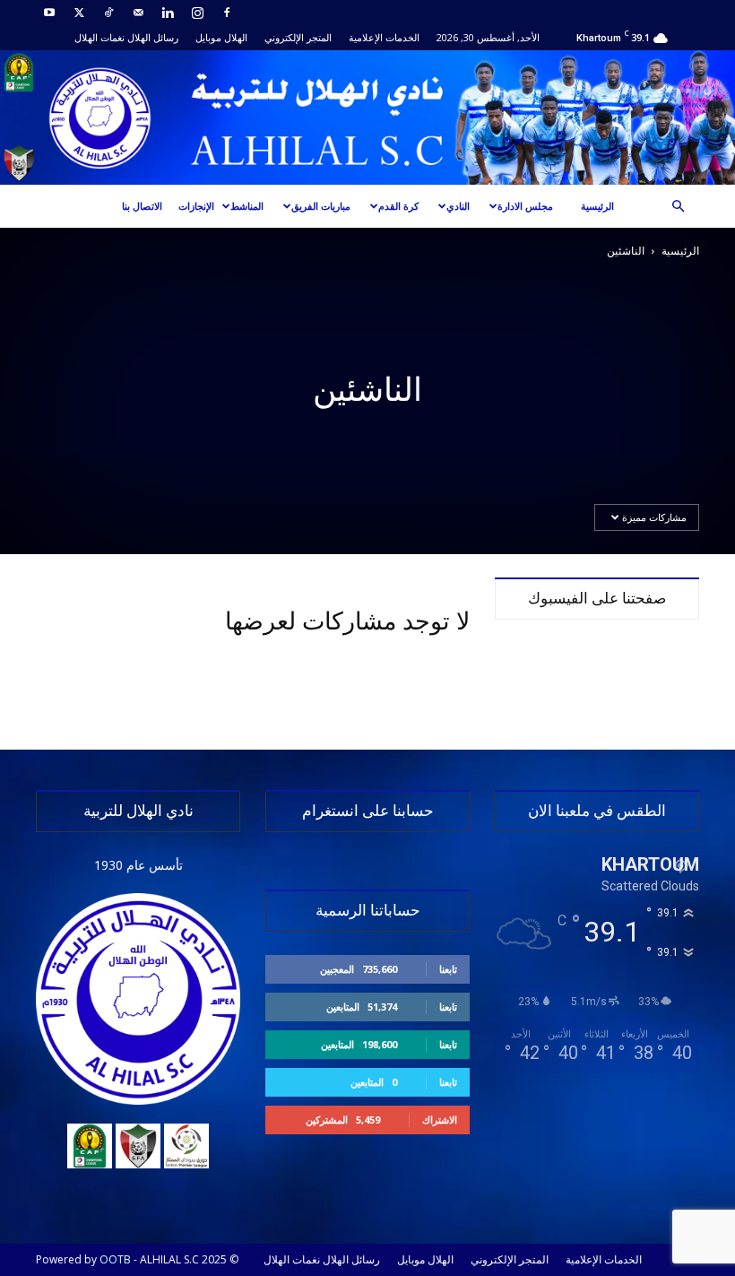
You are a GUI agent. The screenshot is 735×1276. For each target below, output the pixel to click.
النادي (458, 206)
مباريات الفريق (320, 206)
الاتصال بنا (142, 206)
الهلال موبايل (221, 37)
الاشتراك (439, 1119)
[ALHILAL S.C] (367, 117)
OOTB (115, 1259)
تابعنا (448, 969)
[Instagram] (197, 12)
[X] (78, 12)
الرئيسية (597, 206)
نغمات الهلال (99, 37)
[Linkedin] (167, 12)
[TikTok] (108, 12)
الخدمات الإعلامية (384, 37)
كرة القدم (398, 206)
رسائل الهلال (152, 37)
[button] (677, 206)
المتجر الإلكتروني (298, 37)
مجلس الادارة (525, 206)
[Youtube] (49, 12)
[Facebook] (226, 12)
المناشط (247, 206)
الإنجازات (196, 206)
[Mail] (138, 12)
